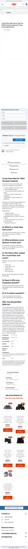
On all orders (9, 373)
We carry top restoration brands (12, 389)
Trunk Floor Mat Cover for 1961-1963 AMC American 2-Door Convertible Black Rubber (20, 454)
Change (7, 145)
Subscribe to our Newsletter (14, 507)
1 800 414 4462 (9, 151)
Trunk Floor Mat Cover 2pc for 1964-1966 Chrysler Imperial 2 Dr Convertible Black (20, 420)
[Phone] (23, 4)
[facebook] (3, 155)
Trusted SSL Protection (10, 384)
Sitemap (17, 547)
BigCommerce (22, 546)
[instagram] (8, 541)
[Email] (5, 155)
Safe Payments (9, 382)
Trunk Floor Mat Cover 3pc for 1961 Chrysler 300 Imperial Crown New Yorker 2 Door (7, 419)
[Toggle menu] (6, 4)
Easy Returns (9, 377)
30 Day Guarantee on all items (12, 379)
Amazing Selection (10, 387)
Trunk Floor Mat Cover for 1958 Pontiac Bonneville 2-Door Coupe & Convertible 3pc (7, 487)
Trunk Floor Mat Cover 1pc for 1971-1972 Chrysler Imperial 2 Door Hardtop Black (7, 454)
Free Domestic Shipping (13, 372)
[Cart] (26, 4)
